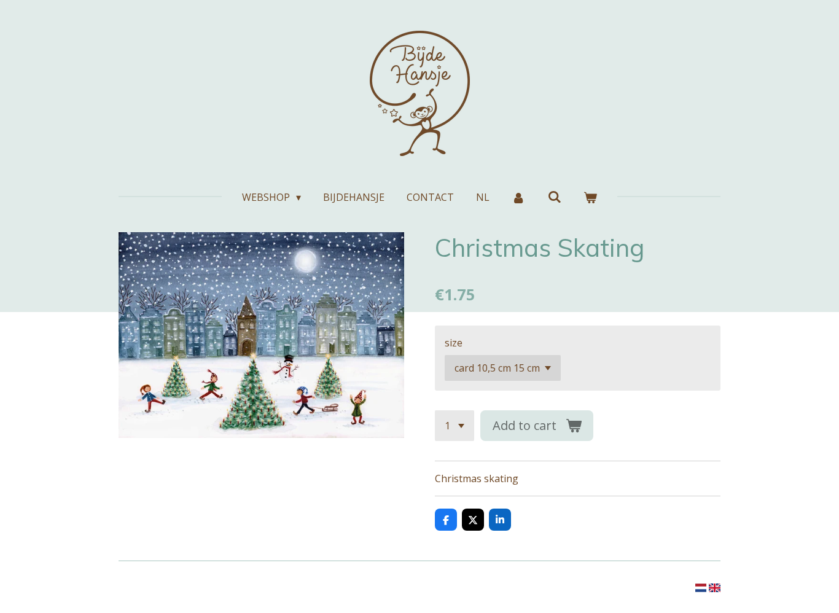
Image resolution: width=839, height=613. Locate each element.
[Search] (554, 196)
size (453, 342)
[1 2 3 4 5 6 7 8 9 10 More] (454, 425)
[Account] (518, 197)
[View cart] (590, 197)
